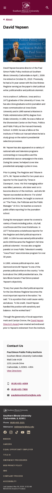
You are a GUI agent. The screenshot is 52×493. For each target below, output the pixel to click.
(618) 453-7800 (19, 389)
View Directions (14, 371)
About (9, 19)
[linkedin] (28, 432)
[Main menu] (4, 7)
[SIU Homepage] (26, 7)
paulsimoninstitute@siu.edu (26, 395)
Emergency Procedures (15, 460)
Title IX (7, 455)
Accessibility (10, 481)
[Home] (15, 410)
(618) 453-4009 (19, 383)
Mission (7, 439)
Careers (7, 444)
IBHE (5, 471)
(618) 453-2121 (17, 423)
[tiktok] (17, 432)
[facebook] (5, 432)
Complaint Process (13, 476)
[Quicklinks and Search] (47, 7)
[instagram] (11, 432)
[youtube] (23, 432)
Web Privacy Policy (12, 465)
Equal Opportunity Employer (18, 449)
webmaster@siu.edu (24, 427)
